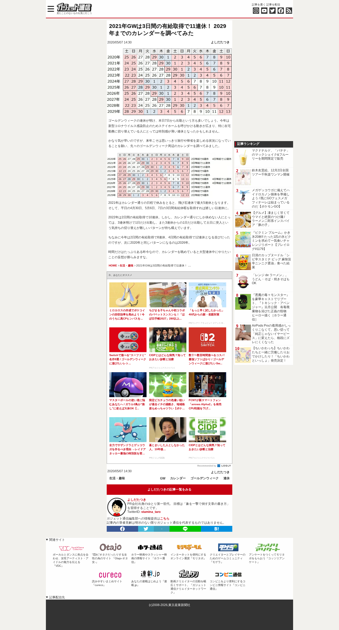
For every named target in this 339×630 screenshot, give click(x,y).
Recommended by (207, 466)
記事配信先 (57, 597)
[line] (185, 529)
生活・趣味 (117, 478)
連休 (226, 478)
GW (162, 478)
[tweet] (146, 529)
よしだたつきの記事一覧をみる (169, 489)
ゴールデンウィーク (204, 478)
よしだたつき (220, 42)
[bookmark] (216, 529)
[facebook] (122, 529)
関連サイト (57, 539)
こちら (165, 518)
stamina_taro (151, 511)
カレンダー (178, 478)
